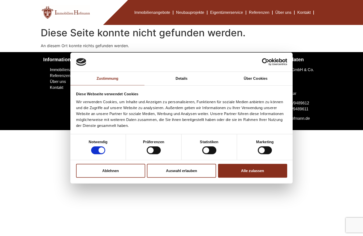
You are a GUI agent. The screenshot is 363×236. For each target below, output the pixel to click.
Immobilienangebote (152, 12)
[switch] (154, 150)
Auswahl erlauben (181, 170)
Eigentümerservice (226, 12)
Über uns (283, 12)
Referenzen (259, 12)
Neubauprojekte (190, 12)
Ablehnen (110, 170)
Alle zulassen (252, 170)
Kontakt (304, 12)
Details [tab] (182, 78)
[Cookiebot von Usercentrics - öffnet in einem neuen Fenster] (265, 62)
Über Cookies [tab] (255, 78)
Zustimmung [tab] (108, 78)
